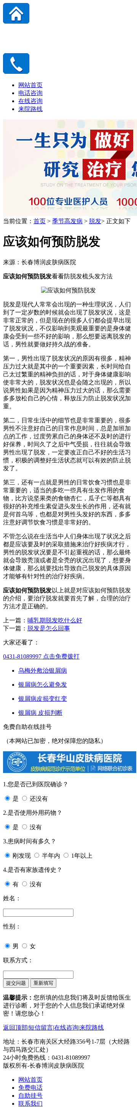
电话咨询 (30, 93)
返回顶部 (15, 1027)
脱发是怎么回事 (48, 628)
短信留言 (41, 1027)
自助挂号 (30, 1095)
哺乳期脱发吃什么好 (54, 620)
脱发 (95, 221)
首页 (39, 221)
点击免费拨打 (41, 656)
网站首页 (30, 85)
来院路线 (30, 109)
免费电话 (30, 1087)
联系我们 (30, 1103)
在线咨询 (30, 101)
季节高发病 (67, 221)
